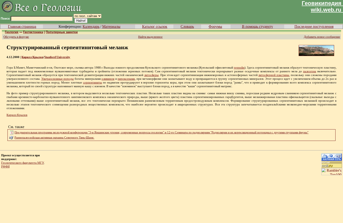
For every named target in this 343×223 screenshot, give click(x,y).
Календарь (91, 26)
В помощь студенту (257, 26)
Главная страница (22, 26)
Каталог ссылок (154, 26)
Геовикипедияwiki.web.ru (321, 6)
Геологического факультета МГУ (22, 162)
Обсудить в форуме (16, 36)
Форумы (215, 26)
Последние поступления (313, 26)
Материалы (111, 26)
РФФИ (5, 166)
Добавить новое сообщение (322, 36)
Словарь (187, 26)
